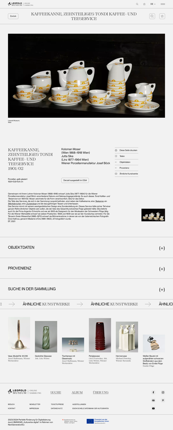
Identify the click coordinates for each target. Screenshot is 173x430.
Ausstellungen (79, 404)
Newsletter (34, 404)
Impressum (34, 409)
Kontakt (11, 409)
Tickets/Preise (57, 404)
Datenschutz (57, 409)
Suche (55, 392)
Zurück (13, 16)
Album (77, 392)
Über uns (100, 392)
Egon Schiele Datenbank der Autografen (90, 409)
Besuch (11, 404)
